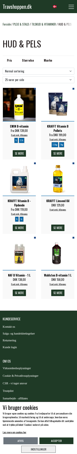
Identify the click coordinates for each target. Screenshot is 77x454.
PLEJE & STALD (21, 24)
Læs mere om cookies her (14, 432)
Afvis (21, 441)
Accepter (56, 441)
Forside (7, 24)
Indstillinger (38, 449)
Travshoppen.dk (17, 6)
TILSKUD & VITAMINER (44, 24)
